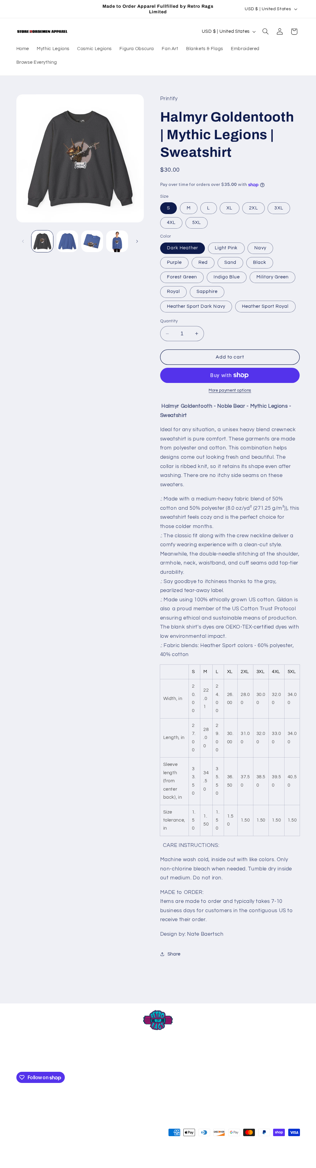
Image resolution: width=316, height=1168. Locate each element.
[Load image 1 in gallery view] (42, 241)
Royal (173, 291)
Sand (230, 262)
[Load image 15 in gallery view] (67, 241)
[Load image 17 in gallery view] (117, 241)
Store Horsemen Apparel (55, 1157)
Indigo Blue (227, 277)
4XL (171, 222)
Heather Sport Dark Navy (196, 306)
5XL (196, 222)
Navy (260, 248)
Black (259, 262)
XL (229, 208)
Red (203, 262)
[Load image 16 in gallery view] (92, 241)
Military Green (272, 277)
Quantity (169, 321)
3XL (278, 208)
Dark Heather (182, 248)
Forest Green (182, 277)
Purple (174, 262)
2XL (253, 208)
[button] (265, 31)
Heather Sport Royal (265, 306)
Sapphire (207, 291)
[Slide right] (137, 241)
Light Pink (226, 248)
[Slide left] (23, 241)
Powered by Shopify (98, 1157)
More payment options (230, 391)
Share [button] (174, 954)
